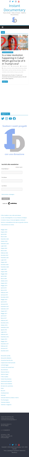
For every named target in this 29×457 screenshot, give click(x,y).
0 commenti (24, 66)
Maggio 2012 (4, 341)
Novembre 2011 (5, 343)
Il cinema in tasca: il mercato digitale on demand (13, 220)
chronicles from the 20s (7, 52)
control (12, 68)
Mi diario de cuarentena (7, 386)
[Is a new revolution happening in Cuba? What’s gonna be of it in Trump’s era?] (14, 36)
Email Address (5, 169)
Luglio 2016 (4, 332)
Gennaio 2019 (4, 295)
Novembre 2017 (5, 306)
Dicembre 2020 (4, 264)
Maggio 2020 (4, 274)
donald (25, 68)
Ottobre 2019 (4, 281)
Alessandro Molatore (6, 358)
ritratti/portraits (5, 393)
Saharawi (3, 395)
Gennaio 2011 (4, 348)
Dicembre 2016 (4, 322)
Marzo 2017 (4, 318)
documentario (4, 369)
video (22, 72)
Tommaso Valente (5, 402)
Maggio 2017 (4, 313)
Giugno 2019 (4, 283)
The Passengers (5, 400)
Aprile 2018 (4, 302)
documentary (20, 68)
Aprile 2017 (4, 316)
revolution (4, 72)
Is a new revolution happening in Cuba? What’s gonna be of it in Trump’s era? (13, 59)
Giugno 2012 (4, 339)
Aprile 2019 (4, 288)
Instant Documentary (14, 7)
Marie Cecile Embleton (6, 383)
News (2, 388)
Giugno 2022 (4, 248)
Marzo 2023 (4, 236)
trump (15, 72)
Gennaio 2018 (4, 304)
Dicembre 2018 (4, 297)
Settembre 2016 (5, 327)
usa (19, 72)
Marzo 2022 (4, 250)
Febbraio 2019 (4, 292)
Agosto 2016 (4, 329)
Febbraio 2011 (4, 346)
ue (17, 72)
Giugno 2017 (4, 311)
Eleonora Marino (5, 372)
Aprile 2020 (4, 276)
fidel (3, 70)
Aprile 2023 (4, 234)
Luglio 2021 (4, 260)
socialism (12, 72)
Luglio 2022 (4, 246)
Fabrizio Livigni (4, 374)
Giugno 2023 (4, 232)
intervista (24, 70)
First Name (4, 177)
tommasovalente (16, 66)
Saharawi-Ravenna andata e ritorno (10, 397)
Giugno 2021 (4, 262)
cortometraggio (4, 365)
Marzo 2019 (4, 290)
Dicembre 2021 (4, 255)
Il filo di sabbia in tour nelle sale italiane (11, 215)
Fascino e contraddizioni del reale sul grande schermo (14, 222)
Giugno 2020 (4, 271)
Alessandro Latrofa (5, 355)
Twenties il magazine (6, 404)
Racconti (3, 390)
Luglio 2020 (4, 269)
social (8, 72)
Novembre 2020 (5, 267)
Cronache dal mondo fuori (7, 367)
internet (10, 70)
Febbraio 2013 (4, 334)
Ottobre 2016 (4, 325)
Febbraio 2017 (4, 320)
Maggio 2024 (4, 229)
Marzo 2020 (4, 278)
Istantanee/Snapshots (6, 381)
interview (14, 70)
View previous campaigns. (8, 194)
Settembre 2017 (5, 309)
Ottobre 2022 (4, 241)
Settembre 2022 (5, 243)
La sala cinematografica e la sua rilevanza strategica (14, 217)
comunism (8, 68)
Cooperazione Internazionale (8, 362)
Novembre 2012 (5, 336)
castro (4, 68)
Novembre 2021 (5, 257)
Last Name (4, 185)
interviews (19, 70)
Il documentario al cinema (7, 224)
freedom (6, 70)
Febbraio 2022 (4, 253)
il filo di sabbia (4, 376)
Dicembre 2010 (4, 350)
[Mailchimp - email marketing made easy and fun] (10, 202)
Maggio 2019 (4, 285)
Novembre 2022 (5, 239)
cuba (16, 68)
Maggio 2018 (4, 299)
